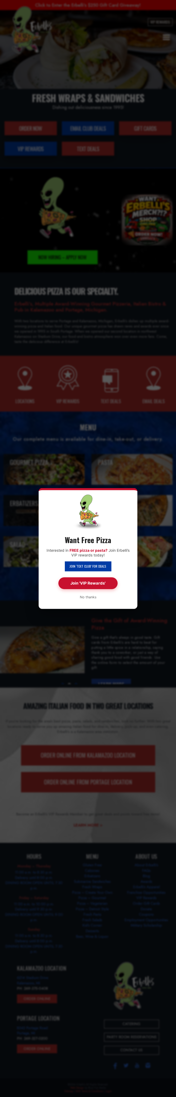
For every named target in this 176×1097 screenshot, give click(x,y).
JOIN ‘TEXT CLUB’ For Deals (88, 566)
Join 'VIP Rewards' (88, 583)
